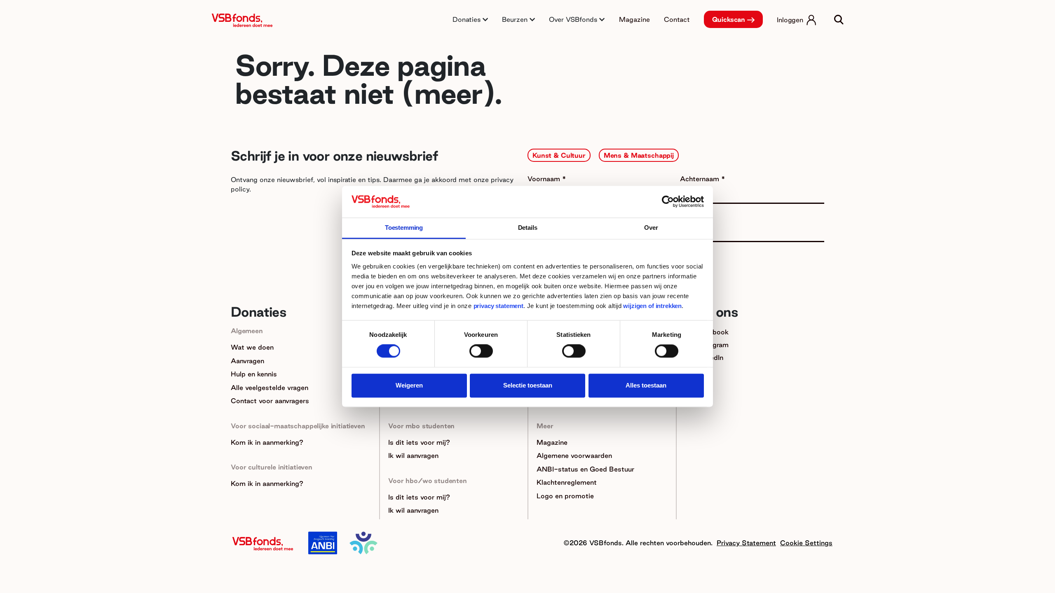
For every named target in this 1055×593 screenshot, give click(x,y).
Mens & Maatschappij (639, 155)
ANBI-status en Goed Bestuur (585, 469)
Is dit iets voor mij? (419, 442)
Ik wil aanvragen (413, 455)
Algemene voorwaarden (574, 455)
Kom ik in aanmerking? (267, 442)
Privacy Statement (746, 542)
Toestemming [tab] (404, 227)
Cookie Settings (806, 542)
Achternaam (700, 178)
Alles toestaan (646, 385)
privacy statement (498, 305)
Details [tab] (527, 227)
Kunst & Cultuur (559, 155)
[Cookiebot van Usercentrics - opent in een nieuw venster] (668, 202)
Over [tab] (651, 227)
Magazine (634, 19)
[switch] (481, 351)
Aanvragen (247, 360)
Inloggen (790, 19)
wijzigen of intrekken (651, 305)
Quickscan (729, 19)
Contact (677, 19)
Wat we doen (252, 347)
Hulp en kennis (254, 374)
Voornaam (545, 178)
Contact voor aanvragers (270, 400)
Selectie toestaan (527, 385)
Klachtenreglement (567, 482)
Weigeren (409, 385)
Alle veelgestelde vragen (269, 387)
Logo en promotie (565, 496)
